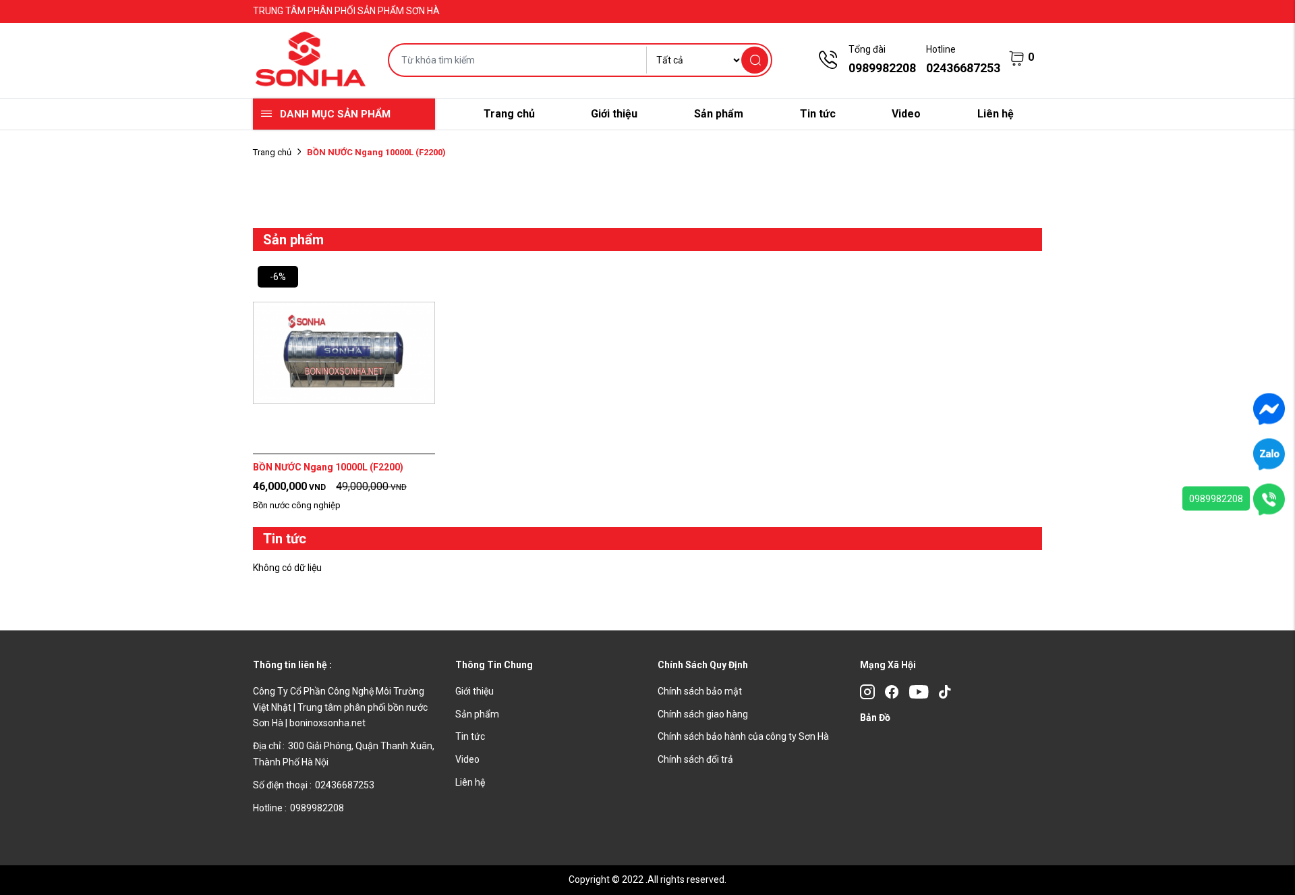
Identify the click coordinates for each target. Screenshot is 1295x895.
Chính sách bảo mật (700, 691)
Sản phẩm (718, 113)
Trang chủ (509, 113)
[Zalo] (1269, 453)
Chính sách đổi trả (695, 759)
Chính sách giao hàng (703, 714)
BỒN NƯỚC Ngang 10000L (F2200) (328, 467)
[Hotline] (1269, 498)
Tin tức (818, 113)
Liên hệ (995, 113)
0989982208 (1216, 498)
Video (906, 113)
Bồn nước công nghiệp (297, 505)
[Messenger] (1269, 408)
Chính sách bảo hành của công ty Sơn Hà (743, 736)
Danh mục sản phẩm (335, 114)
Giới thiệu (614, 113)
